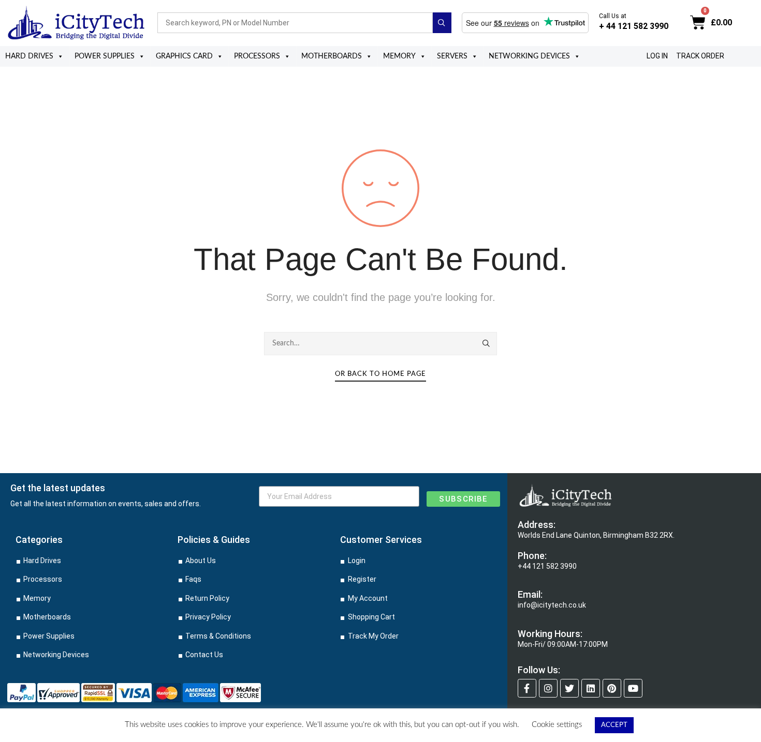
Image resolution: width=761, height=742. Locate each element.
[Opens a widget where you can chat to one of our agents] (722, 724)
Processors (257, 56)
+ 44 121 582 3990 (633, 26)
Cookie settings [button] (557, 725)
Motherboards (331, 56)
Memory (399, 56)
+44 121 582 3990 (547, 566)
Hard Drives (29, 56)
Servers (452, 56)
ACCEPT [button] (614, 725)
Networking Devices (529, 56)
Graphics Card (184, 56)
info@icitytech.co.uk (552, 605)
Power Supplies (105, 56)
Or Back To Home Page (380, 374)
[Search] (486, 343)
